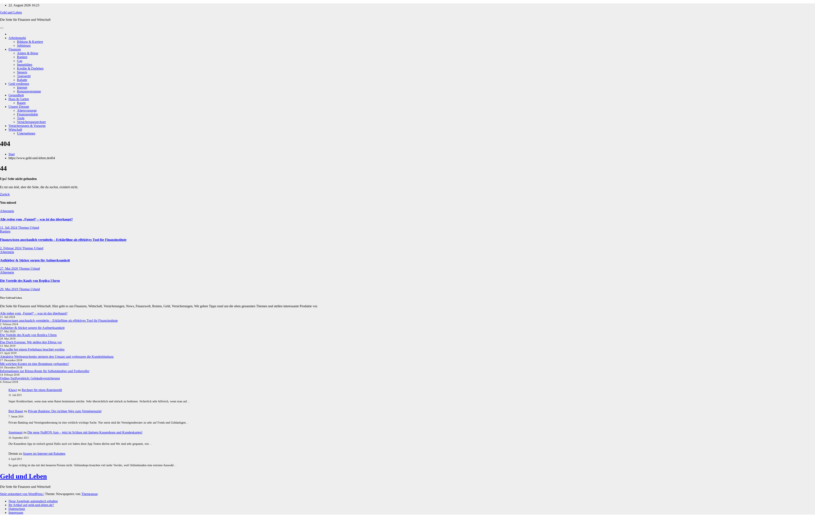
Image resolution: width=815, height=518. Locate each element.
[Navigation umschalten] (1, 28)
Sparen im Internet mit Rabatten (44, 453)
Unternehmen (26, 133)
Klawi (12, 390)
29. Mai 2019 (9, 289)
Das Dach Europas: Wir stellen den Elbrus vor (31, 342)
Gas (19, 61)
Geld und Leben (11, 12)
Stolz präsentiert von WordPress (22, 494)
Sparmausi (15, 432)
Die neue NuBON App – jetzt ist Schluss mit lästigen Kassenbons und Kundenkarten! (84, 432)
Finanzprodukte (27, 114)
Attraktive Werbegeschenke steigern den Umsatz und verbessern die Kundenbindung (57, 356)
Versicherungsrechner (31, 122)
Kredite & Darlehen (30, 68)
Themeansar (89, 494)
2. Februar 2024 (11, 248)
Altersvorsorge (27, 110)
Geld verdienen (18, 84)
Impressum (15, 512)
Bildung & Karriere (30, 42)
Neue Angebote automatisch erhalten (33, 501)
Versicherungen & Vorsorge (27, 126)
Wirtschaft (15, 129)
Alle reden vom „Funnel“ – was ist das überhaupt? (36, 219)
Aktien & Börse (27, 53)
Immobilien (24, 64)
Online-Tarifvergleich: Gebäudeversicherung (30, 378)
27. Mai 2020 (9, 268)
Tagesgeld (24, 76)
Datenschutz (16, 509)
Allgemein (7, 211)
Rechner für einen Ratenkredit (42, 390)
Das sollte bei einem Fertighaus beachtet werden (32, 349)
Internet (22, 87)
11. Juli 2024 (9, 227)
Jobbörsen (24, 45)
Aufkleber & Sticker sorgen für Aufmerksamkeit (35, 260)
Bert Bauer (15, 411)
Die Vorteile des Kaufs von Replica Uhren (30, 280)
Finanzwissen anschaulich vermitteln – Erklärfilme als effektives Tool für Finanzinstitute (63, 239)
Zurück (5, 194)
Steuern (22, 72)
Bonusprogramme (29, 91)
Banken (22, 57)
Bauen (21, 103)
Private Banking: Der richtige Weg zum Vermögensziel (64, 411)
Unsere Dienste (18, 106)
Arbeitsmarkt (17, 38)
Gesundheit (16, 95)
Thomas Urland (28, 227)
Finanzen (14, 49)
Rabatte (22, 80)
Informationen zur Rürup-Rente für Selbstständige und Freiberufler (44, 371)
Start (11, 154)
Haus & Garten (18, 99)
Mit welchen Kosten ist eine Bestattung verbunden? (34, 364)
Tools (20, 118)
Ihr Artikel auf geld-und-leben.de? (31, 505)
